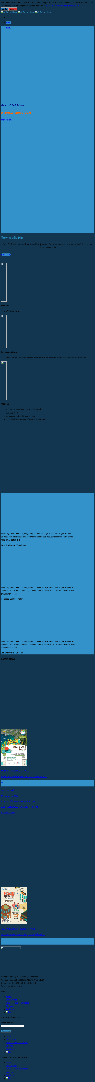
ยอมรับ (4, 9)
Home (9, 997)
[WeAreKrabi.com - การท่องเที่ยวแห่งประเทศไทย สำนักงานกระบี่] (26, 12)
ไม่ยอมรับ (12, 9)
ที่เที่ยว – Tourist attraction (18, 1003)
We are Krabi (12, 1000)
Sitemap (10, 1006)
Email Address (8, 1023)
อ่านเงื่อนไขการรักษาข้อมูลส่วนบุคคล (62, 6)
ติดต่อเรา (10, 1009)
